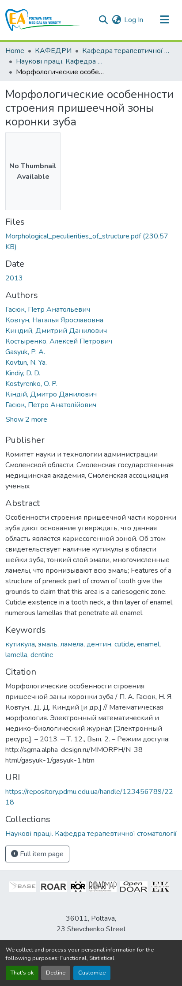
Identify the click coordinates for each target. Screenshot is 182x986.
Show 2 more (26, 419)
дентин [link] (99, 644)
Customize (92, 973)
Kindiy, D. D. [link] (22, 373)
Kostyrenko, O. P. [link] (31, 384)
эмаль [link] (47, 644)
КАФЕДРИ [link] (53, 51)
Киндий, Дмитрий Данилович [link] (56, 331)
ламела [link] (72, 644)
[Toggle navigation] (164, 19)
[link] (91, 241)
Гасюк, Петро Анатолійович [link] (50, 405)
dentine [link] (41, 655)
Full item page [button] (41, 854)
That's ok (22, 973)
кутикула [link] (20, 644)
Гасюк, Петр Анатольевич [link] (47, 309)
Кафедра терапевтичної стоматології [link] (126, 51)
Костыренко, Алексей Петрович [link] (58, 341)
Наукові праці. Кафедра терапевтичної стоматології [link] (60, 61)
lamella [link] (16, 655)
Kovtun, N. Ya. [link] (26, 362)
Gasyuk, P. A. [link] (25, 352)
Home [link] (14, 51)
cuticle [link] (124, 644)
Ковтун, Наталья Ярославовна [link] (54, 320)
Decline (55, 973)
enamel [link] (148, 644)
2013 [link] (14, 278)
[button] (42, 20)
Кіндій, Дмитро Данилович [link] (51, 394)
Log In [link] (133, 20)
